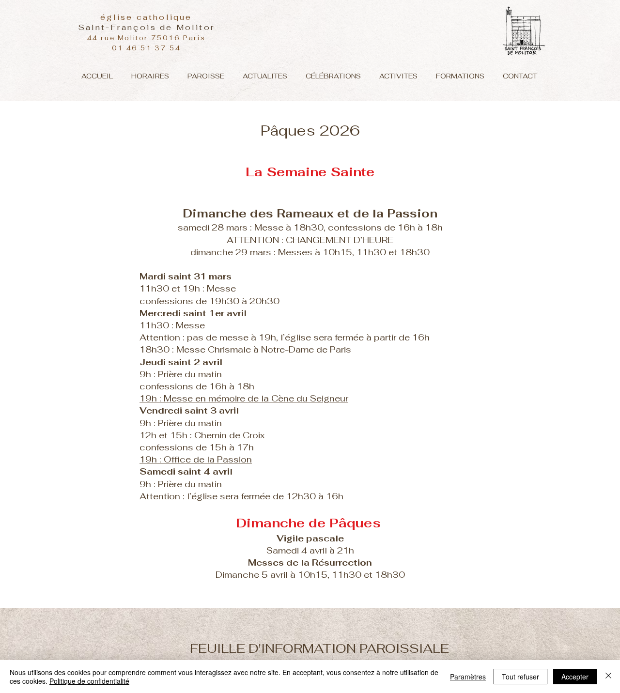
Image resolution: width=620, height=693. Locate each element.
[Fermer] (608, 676)
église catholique (146, 17)
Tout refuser (520, 676)
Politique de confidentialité (89, 681)
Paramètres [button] (468, 676)
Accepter (575, 676)
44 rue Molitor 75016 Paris (146, 38)
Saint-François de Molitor (146, 27)
